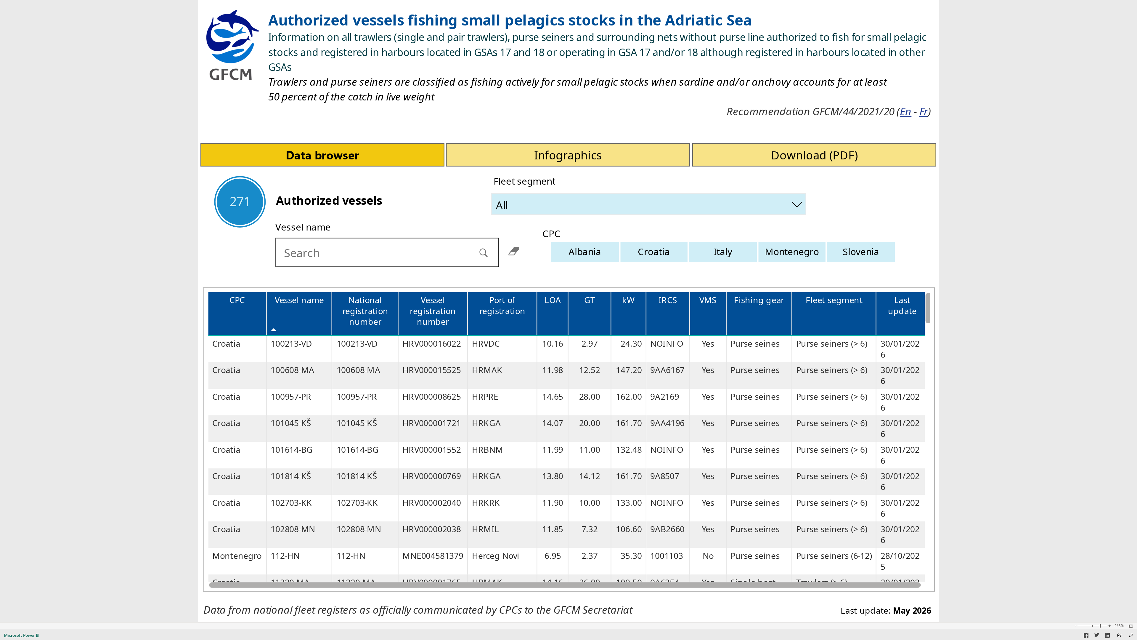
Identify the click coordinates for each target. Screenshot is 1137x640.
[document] (600, 66)
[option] (585, 252)
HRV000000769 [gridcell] (432, 476)
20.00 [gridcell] (589, 423)
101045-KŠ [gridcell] (291, 423)
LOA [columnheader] (553, 300)
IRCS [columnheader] (668, 300)
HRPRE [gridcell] (485, 396)
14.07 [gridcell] (552, 423)
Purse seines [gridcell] (755, 343)
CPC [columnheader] (237, 300)
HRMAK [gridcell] (487, 370)
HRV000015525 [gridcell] (432, 370)
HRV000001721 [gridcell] (432, 423)
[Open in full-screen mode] (1131, 635)
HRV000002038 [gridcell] (432, 529)
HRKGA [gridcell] (486, 423)
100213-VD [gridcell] (291, 343)
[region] (568, 311)
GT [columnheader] (589, 300)
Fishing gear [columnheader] (759, 300)
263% (1119, 625)
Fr (923, 111)
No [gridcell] (708, 555)
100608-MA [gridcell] (292, 370)
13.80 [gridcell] (552, 476)
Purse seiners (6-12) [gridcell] (834, 555)
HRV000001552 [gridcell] (432, 449)
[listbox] (723, 252)
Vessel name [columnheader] (299, 300)
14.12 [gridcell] (589, 476)
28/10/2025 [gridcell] (900, 561)
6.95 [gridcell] (553, 555)
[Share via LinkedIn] (1107, 636)
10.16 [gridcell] (552, 343)
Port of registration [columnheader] (502, 305)
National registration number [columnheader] (365, 311)
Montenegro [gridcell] (236, 555)
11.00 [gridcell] (589, 449)
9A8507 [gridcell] (664, 476)
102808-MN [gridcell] (293, 529)
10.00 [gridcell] (589, 502)
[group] (599, 63)
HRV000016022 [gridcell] (432, 343)
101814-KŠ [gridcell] (291, 476)
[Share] (1119, 635)
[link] (322, 152)
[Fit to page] (1129, 626)
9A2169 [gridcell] (664, 396)
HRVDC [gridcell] (486, 343)
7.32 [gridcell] (590, 529)
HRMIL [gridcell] (485, 529)
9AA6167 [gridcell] (667, 370)
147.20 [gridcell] (629, 370)
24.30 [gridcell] (631, 343)
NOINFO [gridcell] (666, 343)
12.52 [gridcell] (589, 370)
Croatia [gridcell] (226, 343)
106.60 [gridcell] (629, 529)
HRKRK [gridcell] (486, 502)
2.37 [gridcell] (590, 555)
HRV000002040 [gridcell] (432, 502)
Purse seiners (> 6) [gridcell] (831, 343)
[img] (233, 42)
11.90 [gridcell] (552, 502)
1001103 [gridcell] (666, 555)
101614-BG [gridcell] (292, 449)
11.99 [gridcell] (552, 449)
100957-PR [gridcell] (291, 396)
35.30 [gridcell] (631, 555)
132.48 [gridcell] (629, 449)
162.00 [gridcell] (629, 396)
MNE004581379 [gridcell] (433, 555)
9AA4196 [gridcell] (667, 423)
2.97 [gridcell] (590, 343)
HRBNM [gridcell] (487, 449)
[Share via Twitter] (1096, 636)
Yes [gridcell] (708, 343)
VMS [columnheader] (708, 300)
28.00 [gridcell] (589, 396)
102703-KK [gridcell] (291, 502)
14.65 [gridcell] (552, 396)
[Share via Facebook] (1086, 636)
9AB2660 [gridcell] (667, 529)
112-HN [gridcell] (285, 555)
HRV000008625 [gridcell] (432, 396)
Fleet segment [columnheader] (834, 300)
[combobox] (649, 204)
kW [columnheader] (628, 300)
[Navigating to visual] (402, 253)
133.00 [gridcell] (629, 502)
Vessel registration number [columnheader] (433, 311)
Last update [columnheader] (902, 305)
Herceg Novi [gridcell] (496, 555)
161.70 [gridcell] (629, 423)
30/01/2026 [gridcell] (900, 349)
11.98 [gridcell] (552, 370)
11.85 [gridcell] (552, 529)
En (905, 111)
